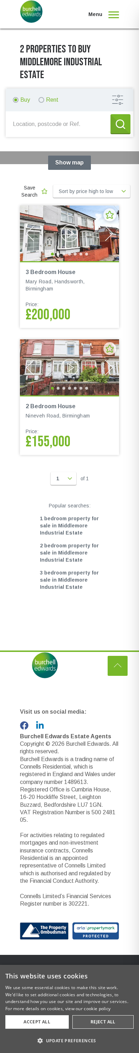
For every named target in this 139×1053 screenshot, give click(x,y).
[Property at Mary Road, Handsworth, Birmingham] (69, 233)
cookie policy (97, 1009)
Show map (69, 163)
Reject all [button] (103, 1022)
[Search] (120, 124)
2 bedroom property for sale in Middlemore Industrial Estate (69, 553)
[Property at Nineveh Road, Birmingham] (69, 367)
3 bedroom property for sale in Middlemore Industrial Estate (69, 580)
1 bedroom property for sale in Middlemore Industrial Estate (69, 526)
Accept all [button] (37, 1022)
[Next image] (109, 233)
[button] (69, 1040)
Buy (25, 100)
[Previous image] (30, 233)
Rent (52, 100)
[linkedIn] (40, 725)
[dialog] (69, 1009)
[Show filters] (117, 99)
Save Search (29, 191)
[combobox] (59, 124)
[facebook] (24, 725)
